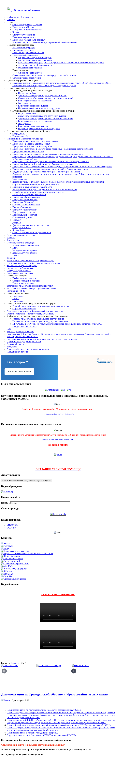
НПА (15, 248)
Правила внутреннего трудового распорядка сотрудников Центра (44, 85)
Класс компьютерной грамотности (29, 194)
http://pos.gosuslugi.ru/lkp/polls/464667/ (58, 414)
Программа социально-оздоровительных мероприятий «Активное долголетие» (50, 161)
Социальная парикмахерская (26, 204)
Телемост (16, 220)
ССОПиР (11, 528)
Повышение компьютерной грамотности (32, 187)
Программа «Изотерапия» (24, 199)
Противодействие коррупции (21, 242)
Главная (15, 663)
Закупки (11, 258)
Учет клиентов (19, 179)
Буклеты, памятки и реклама (20, 331)
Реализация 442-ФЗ (16, 291)
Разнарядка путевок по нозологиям (35, 100)
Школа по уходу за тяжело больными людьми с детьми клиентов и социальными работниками (58, 182)
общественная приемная (30, 68)
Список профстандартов (30, 73)
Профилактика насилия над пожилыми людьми (35, 141)
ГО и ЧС (11, 19)
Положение (18, 296)
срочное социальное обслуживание (35, 60)
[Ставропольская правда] (13, 579)
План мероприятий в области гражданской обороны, (32, 733)
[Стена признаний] (10, 561)
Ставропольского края (23, 50)
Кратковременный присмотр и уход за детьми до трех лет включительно (42, 339)
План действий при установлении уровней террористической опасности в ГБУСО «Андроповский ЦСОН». (59, 725)
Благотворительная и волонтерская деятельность (30, 313)
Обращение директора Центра (27, 24)
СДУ (9, 329)
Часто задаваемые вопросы (20, 273)
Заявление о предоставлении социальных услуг (30, 286)
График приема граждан (24, 278)
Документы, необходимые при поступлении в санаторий (45, 98)
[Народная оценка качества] (15, 551)
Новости (11, 237)
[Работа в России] (14, 569)
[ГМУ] (7, 566)
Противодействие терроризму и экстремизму (29, 349)
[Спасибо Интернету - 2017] (15, 563)
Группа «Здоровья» (21, 207)
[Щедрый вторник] (10, 556)
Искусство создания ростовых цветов (30, 225)
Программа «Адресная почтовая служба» (32, 146)
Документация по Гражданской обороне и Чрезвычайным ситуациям (54, 694)
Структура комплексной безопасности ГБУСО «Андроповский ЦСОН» (41, 735)
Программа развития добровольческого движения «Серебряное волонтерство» (50, 169)
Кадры (15, 32)
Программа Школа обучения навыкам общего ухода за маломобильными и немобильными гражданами (62, 166)
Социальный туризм (22, 217)
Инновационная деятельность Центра (25, 139)
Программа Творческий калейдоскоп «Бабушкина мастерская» (42, 164)
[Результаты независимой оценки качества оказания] (27, 553)
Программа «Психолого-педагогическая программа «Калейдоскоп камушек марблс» (53, 149)
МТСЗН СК (12, 525)
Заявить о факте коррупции (25, 245)
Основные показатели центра (21, 235)
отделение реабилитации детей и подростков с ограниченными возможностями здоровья (61, 62)
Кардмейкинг (19, 230)
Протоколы (17, 301)
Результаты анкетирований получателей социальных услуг (35, 311)
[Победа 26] (7, 574)
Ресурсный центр (15, 344)
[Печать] (5, 700)
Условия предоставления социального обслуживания (38, 319)
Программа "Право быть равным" (28, 40)
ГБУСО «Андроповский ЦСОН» (28, 52)
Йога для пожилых (21, 227)
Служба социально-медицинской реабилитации (35, 184)
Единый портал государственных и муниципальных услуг (40, 306)
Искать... (5, 503)
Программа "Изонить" (23, 202)
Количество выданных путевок (33, 106)
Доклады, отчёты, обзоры (24, 253)
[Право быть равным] (12, 558)
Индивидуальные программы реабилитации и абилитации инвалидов (46, 171)
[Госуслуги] (7, 546)
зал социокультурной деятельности (35, 65)
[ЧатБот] (5, 543)
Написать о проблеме (19, 371)
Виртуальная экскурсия (23, 212)
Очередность (24, 103)
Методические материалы (24, 250)
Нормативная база (27, 93)
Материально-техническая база (27, 29)
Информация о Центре (23, 27)
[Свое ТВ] (6, 576)
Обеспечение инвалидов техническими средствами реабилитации (44, 75)
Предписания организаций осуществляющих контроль (33, 263)
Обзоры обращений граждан (26, 281)
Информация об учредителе (20, 17)
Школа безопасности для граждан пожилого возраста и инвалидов (44, 189)
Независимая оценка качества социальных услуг (30, 260)
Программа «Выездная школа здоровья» (31, 144)
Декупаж (16, 222)
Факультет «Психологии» (24, 210)
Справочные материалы (24, 308)
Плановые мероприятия (24, 37)
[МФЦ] (5, 548)
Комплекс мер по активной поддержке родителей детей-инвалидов (45, 42)
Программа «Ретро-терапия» (26, 197)
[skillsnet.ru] (7, 571)
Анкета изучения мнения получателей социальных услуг (26, 481)
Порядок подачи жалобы (19, 270)
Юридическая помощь (17, 352)
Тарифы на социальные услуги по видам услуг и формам (40, 321)
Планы (15, 255)
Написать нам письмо (23, 283)
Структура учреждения (23, 35)
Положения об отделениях (25, 55)
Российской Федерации (23, 47)
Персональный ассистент (24, 215)
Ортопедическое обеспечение (26, 78)
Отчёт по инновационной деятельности (31, 232)
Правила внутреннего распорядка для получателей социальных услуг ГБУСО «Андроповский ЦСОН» (62, 83)
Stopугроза (12, 346)
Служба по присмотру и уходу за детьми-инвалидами (38, 192)
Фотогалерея (13, 240)
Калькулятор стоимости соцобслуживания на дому (31, 288)
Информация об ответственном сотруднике (39, 108)
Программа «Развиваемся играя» (28, 151)
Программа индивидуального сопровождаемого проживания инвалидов (47, 154)
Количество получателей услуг (22, 265)
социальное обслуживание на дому (35, 57)
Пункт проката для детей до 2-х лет (24, 341)
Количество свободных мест (20, 268)
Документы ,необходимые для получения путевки (42, 95)
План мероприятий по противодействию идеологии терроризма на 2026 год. (44, 710)
